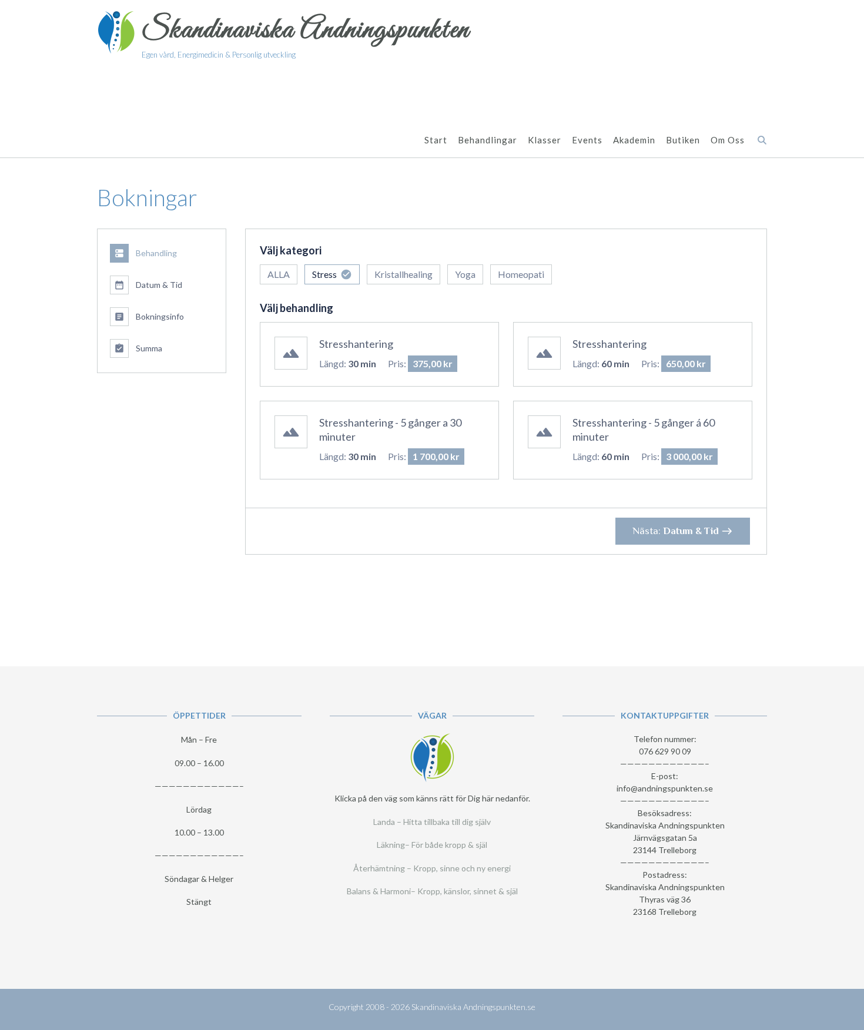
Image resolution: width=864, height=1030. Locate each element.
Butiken (683, 140)
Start (435, 140)
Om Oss (728, 140)
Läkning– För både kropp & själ (432, 845)
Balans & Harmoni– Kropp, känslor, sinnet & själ (432, 891)
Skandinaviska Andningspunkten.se (473, 1007)
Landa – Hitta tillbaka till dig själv (432, 822)
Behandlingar (487, 140)
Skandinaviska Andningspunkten (306, 30)
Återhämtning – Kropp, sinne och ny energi (432, 868)
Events (587, 140)
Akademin (634, 140)
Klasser (544, 140)
